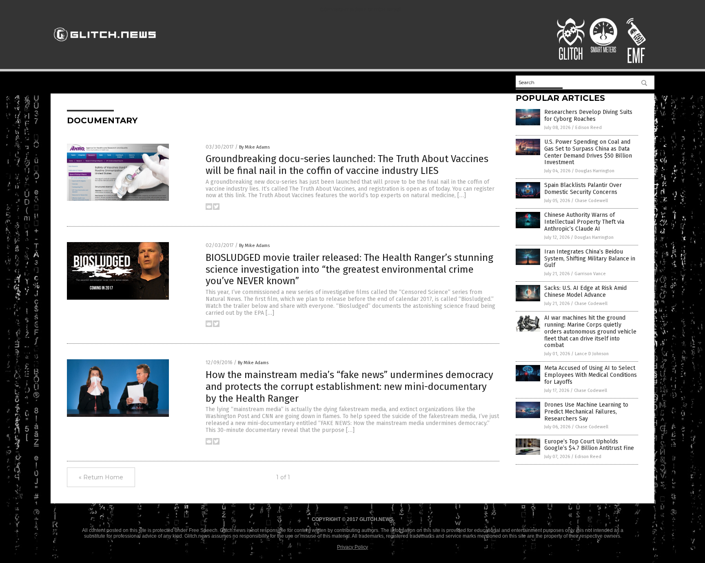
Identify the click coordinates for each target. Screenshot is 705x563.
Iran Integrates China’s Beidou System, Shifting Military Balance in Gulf (589, 258)
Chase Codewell (591, 200)
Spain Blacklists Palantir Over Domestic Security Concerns (583, 189)
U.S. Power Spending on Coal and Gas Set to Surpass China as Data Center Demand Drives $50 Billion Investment (588, 152)
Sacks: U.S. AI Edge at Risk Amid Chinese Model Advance (585, 291)
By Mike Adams (254, 147)
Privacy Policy (352, 547)
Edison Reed (588, 127)
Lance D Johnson (592, 353)
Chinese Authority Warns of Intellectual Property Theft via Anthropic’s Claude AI (584, 221)
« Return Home (101, 477)
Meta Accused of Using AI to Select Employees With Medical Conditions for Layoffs (590, 375)
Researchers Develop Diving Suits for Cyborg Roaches (588, 115)
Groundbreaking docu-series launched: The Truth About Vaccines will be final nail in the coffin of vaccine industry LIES (347, 164)
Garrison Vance (590, 273)
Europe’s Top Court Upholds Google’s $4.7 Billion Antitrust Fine (589, 445)
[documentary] (105, 45)
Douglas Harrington (594, 171)
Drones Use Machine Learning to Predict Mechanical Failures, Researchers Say (586, 411)
